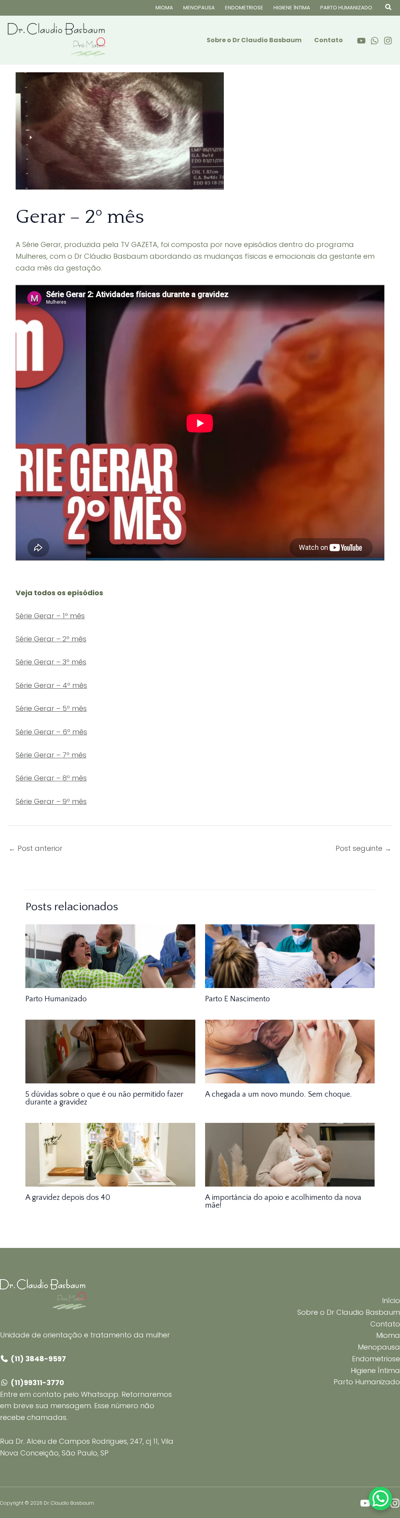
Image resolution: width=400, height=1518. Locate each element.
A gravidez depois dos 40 (67, 1197)
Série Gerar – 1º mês (50, 616)
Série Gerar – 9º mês (51, 801)
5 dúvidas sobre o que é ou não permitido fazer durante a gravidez (104, 1098)
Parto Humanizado (346, 7)
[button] (388, 7)
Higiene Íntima (291, 7)
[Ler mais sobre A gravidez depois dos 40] (110, 1154)
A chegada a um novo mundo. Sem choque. (278, 1094)
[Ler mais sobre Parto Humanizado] (110, 956)
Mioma (164, 7)
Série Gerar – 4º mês (51, 685)
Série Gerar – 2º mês (51, 639)
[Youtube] (361, 40)
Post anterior (35, 848)
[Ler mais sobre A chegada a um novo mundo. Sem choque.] (290, 1051)
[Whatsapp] (374, 40)
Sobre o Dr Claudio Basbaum (254, 40)
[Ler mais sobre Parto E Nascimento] (290, 956)
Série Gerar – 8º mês (51, 778)
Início (391, 1300)
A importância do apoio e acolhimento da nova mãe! (283, 1201)
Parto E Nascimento (237, 999)
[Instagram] (388, 40)
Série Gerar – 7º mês (51, 755)
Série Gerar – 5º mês (51, 708)
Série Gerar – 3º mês (51, 662)
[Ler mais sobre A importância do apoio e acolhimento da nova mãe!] (290, 1154)
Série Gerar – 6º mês (51, 732)
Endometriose (244, 7)
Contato (328, 40)
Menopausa (199, 7)
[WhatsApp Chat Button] (380, 1498)
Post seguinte (363, 848)
